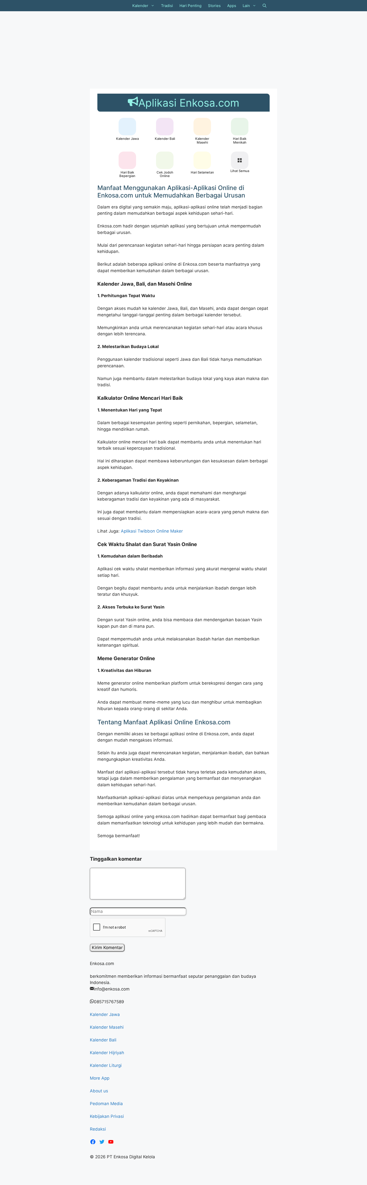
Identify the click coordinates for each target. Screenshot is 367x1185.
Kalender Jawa (105, 1014)
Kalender (140, 5)
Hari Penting (190, 5)
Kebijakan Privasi (107, 1116)
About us (99, 1090)
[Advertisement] (150, 49)
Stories (214, 5)
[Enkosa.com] (109, 5)
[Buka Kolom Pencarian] (264, 5)
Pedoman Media (106, 1103)
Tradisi (167, 5)
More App (99, 1078)
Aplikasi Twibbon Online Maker (152, 531)
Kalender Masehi (107, 1027)
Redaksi (98, 1129)
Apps (231, 5)
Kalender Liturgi (106, 1065)
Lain (246, 5)
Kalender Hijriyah (107, 1052)
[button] (153, 5)
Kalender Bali (103, 1039)
